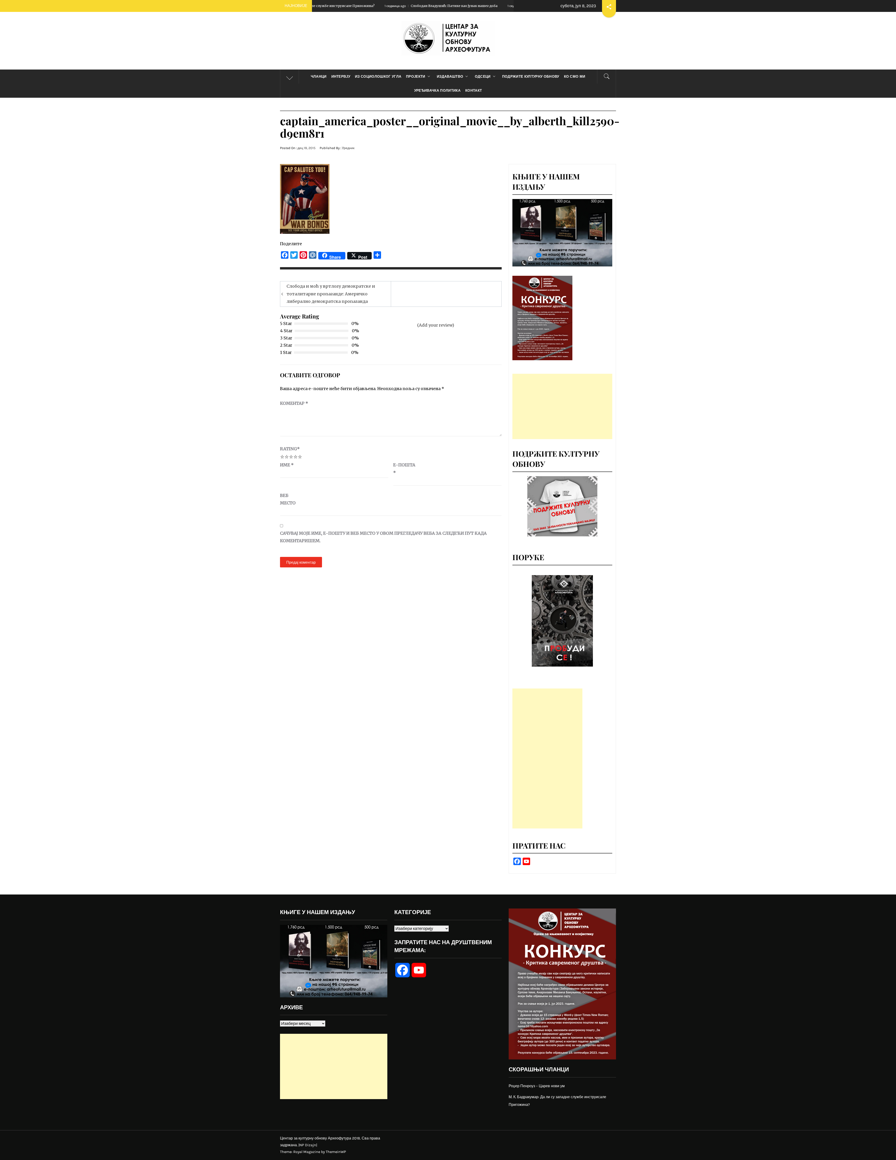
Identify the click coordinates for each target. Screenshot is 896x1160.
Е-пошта (404, 468)
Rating (290, 448)
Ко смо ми (574, 76)
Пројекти (415, 76)
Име (287, 465)
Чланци (319, 76)
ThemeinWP (336, 1152)
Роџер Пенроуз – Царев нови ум (537, 1086)
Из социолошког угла (378, 76)
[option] (562, 620)
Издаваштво (450, 76)
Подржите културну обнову (530, 76)
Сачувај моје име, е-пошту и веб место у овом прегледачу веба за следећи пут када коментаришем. (383, 537)
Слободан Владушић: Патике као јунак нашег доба (348, 6)
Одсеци (483, 76)
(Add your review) (435, 325)
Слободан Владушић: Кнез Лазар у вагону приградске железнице (484, 6)
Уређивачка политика (437, 90)
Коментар (294, 403)
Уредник (348, 148)
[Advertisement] (562, 406)
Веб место (288, 499)
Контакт (473, 90)
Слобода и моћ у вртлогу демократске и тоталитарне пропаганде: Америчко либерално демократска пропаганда (331, 293)
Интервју (340, 76)
